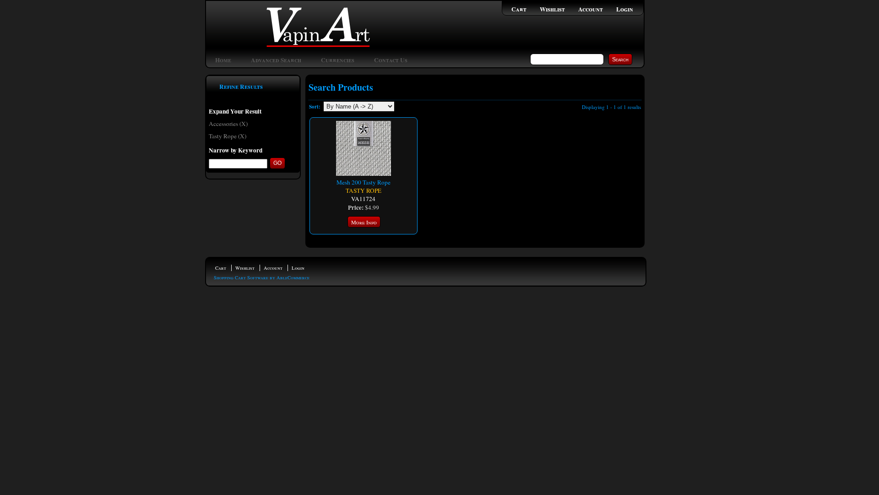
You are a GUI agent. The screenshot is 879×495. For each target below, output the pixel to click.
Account (590, 9)
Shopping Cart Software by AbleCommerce (261, 277)
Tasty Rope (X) (227, 136)
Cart (518, 9)
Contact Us (390, 60)
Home (223, 60)
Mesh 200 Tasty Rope (363, 182)
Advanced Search (276, 60)
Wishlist (552, 9)
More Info (364, 222)
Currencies (337, 60)
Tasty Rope (363, 190)
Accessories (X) (228, 124)
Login (624, 9)
